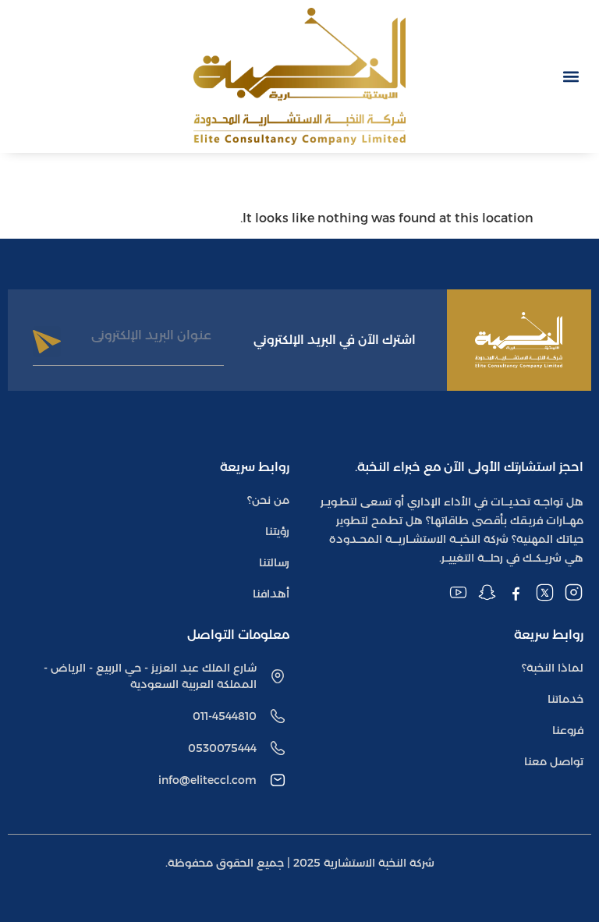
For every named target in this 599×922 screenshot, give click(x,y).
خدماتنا (565, 699)
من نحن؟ (268, 500)
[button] (570, 76)
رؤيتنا (277, 531)
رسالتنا (274, 562)
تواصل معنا (553, 761)
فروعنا (567, 730)
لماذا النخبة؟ (552, 668)
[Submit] (47, 341)
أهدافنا (271, 594)
